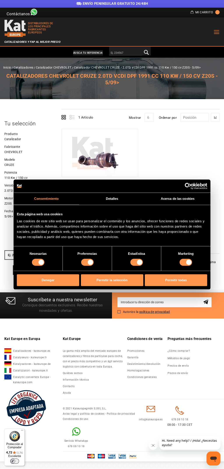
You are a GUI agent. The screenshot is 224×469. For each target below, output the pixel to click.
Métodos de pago (179, 358)
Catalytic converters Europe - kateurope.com (32, 380)
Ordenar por (168, 118)
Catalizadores (23, 67)
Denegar (48, 280)
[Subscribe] (207, 302)
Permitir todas (176, 280)
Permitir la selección (112, 280)
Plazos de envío (178, 373)
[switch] (87, 262)
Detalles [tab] (112, 198)
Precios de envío (178, 365)
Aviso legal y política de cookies (84, 413)
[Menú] (22, 431)
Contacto (69, 386)
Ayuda (67, 392)
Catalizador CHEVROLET (53, 67)
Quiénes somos (73, 373)
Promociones (136, 350)
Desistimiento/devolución (144, 364)
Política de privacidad (121, 413)
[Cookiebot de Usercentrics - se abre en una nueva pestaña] (188, 186)
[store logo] (15, 28)
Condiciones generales (142, 377)
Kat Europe (72, 339)
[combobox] (125, 53)
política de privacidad (154, 312)
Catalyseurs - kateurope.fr (30, 357)
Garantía (133, 357)
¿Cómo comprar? (179, 350)
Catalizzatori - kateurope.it (30, 370)
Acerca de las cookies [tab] (177, 198)
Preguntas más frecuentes (190, 339)
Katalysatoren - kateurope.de (32, 364)
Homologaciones (138, 370)
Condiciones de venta (145, 339)
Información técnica (76, 379)
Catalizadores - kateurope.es (31, 350)
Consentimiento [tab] (46, 198)
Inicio (7, 67)
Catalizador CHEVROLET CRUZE (97, 67)
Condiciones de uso (75, 419)
